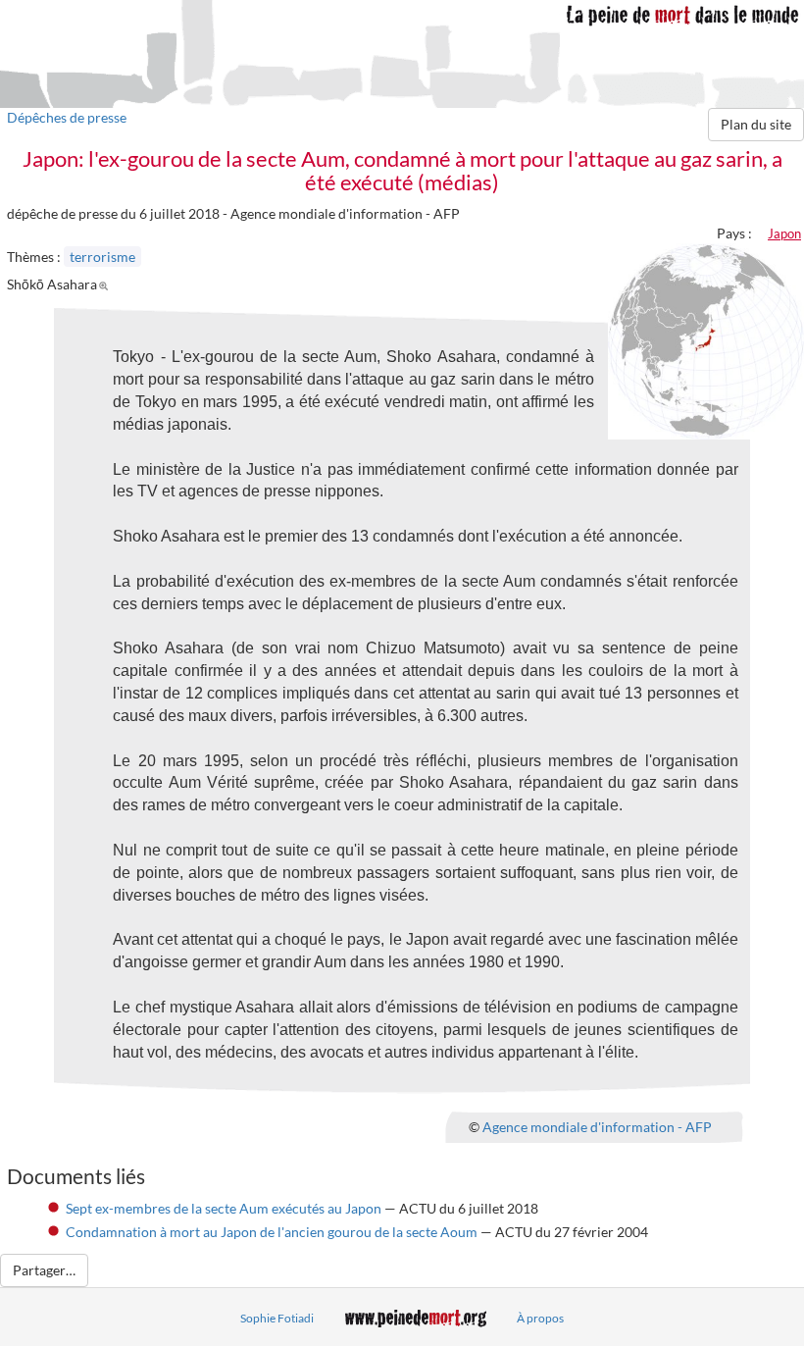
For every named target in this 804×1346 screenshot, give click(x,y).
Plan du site (756, 124)
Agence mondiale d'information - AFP (597, 1126)
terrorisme (102, 256)
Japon (784, 233)
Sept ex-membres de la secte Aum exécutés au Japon (223, 1208)
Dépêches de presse (66, 117)
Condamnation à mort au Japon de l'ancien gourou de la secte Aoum (271, 1231)
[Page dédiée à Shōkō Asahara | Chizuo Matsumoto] (106, 284)
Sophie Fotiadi (277, 1318)
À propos (540, 1318)
